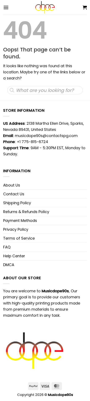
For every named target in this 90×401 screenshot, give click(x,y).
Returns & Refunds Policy (26, 211)
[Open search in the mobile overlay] (45, 90)
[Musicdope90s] (45, 7)
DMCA (8, 264)
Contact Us (13, 194)
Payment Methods (20, 220)
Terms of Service (19, 238)
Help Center (14, 256)
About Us (11, 185)
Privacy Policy (15, 229)
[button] (6, 7)
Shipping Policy (17, 202)
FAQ (6, 247)
